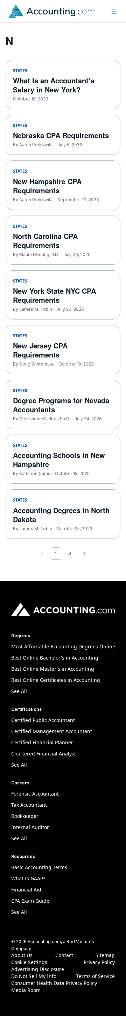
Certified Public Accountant (43, 720)
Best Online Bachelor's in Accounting (54, 657)
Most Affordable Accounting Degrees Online (63, 646)
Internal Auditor (30, 827)
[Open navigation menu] (114, 11)
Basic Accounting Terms (39, 867)
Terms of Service (95, 976)
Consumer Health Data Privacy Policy (54, 983)
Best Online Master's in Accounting (52, 668)
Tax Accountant (29, 804)
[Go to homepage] (51, 11)
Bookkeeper (24, 816)
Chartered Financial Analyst (43, 753)
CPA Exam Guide (30, 900)
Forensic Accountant (35, 793)
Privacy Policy (99, 962)
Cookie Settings (29, 962)
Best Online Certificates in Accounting (55, 680)
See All (19, 691)
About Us (22, 955)
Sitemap (105, 955)
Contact (64, 955)
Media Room (26, 990)
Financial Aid (26, 889)
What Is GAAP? (28, 878)
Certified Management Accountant (51, 731)
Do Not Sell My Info (33, 976)
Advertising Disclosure (37, 969)
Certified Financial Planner (42, 742)
